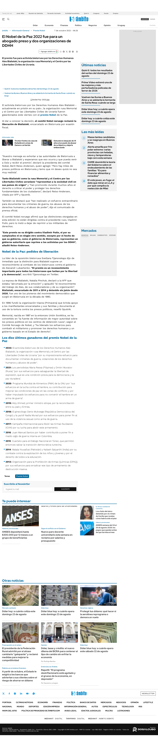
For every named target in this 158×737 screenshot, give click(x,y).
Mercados (106, 702)
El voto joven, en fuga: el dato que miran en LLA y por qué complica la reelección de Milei (101, 184)
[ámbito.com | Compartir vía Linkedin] (70, 51)
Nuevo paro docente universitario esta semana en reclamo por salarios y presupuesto (57, 536)
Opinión (107, 25)
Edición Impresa (51, 706)
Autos (94, 706)
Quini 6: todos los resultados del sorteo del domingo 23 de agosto (31, 89)
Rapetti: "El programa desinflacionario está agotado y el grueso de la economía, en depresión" (58, 674)
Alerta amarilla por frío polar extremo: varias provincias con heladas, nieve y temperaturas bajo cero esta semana (100, 152)
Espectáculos (110, 706)
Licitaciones (123, 711)
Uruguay (121, 25)
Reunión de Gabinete (36, 13)
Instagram (15, 694)
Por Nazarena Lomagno (49, 683)
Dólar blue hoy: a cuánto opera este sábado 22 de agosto (96, 650)
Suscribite (65, 489)
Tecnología (128, 706)
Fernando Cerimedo (54, 13)
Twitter (3, 693)
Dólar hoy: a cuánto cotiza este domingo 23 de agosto (98, 120)
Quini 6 (86, 13)
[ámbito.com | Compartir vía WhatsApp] (61, 51)
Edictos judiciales (91, 711)
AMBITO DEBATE (101, 718)
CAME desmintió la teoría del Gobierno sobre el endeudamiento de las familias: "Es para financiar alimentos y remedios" (101, 169)
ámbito (5, 31)
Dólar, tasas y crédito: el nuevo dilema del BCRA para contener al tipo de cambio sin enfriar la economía (59, 653)
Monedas (84, 235)
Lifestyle (148, 702)
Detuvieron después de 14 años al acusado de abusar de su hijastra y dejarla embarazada (65, 144)
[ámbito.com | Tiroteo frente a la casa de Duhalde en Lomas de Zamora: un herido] (7, 143)
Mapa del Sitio (9, 711)
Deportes (34, 706)
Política (78, 25)
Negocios (92, 25)
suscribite (145, 19)
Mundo (20, 706)
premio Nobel (48, 114)
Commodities (102, 235)
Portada (6, 702)
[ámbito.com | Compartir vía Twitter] (67, 51)
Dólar (35, 25)
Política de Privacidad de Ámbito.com (41, 711)
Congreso (96, 13)
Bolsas (93, 235)
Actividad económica (72, 13)
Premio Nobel (39, 31)
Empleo (115, 13)
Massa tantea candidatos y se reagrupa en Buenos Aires (101, 140)
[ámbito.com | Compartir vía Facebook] (64, 51)
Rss (140, 706)
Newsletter (153, 25)
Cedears (112, 235)
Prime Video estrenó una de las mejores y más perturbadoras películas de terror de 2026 (97, 86)
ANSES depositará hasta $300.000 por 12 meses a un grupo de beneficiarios (17, 534)
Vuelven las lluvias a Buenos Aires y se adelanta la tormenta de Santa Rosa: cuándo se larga (98, 100)
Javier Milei (20, 13)
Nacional (7, 706)
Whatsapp (34, 694)
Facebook (9, 694)
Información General (20, 31)
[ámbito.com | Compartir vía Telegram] (73, 51)
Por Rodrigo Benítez (48, 661)
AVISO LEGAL (70, 711)
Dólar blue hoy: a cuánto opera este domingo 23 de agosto (98, 110)
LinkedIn (21, 694)
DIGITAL (53, 718)
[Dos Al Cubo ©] (144, 729)
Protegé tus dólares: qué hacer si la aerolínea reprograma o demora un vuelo (98, 614)
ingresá (152, 19)
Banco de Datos (88, 702)
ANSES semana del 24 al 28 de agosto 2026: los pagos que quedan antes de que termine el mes (106, 529)
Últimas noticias (24, 702)
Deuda (106, 13)
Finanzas (64, 25)
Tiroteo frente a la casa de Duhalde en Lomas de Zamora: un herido (26, 143)
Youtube (27, 693)
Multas (109, 711)
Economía (49, 25)
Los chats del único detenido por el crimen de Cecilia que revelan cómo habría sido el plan (106, 515)
